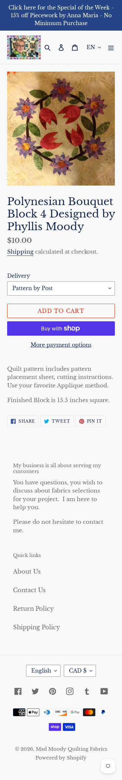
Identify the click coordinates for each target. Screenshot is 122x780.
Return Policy (33, 608)
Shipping (20, 251)
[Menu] (111, 47)
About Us (27, 571)
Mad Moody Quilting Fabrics (71, 749)
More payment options (61, 344)
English (41, 670)
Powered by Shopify (61, 758)
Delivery (18, 275)
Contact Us (29, 590)
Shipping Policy (36, 627)
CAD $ (78, 670)
